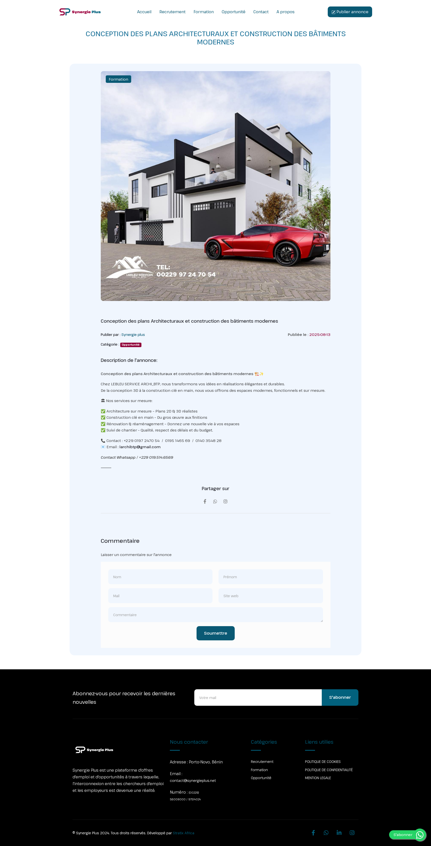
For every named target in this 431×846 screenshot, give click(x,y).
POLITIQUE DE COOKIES (323, 761)
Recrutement (172, 11)
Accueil (144, 11)
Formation (204, 11)
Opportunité (233, 11)
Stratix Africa (183, 833)
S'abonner (340, 697)
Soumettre (215, 633)
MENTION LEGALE (318, 777)
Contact (261, 11)
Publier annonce (351, 11)
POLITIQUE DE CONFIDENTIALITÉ (329, 769)
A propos (286, 11)
